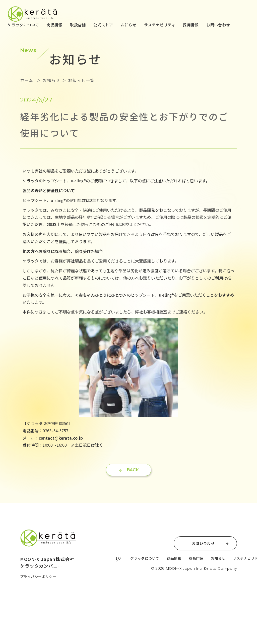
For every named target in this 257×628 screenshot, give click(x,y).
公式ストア (103, 25)
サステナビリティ (159, 25)
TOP (118, 559)
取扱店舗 (78, 25)
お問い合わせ (218, 25)
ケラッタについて (23, 25)
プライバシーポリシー (38, 576)
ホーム (27, 80)
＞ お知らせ (47, 80)
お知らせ (129, 25)
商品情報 (54, 25)
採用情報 (191, 25)
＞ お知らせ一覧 (77, 80)
